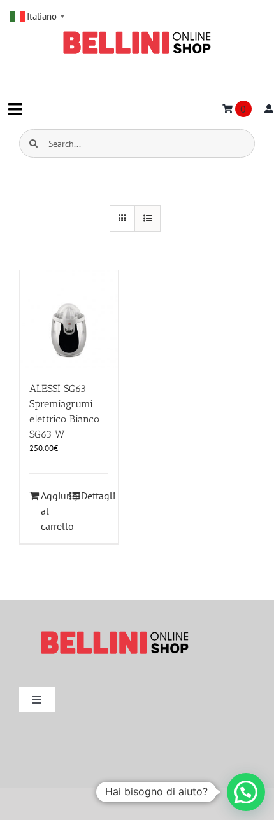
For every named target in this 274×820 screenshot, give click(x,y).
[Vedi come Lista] (147, 218)
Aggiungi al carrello (54, 510)
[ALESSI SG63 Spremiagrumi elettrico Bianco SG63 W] (69, 319)
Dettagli (94, 495)
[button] (246, 792)
